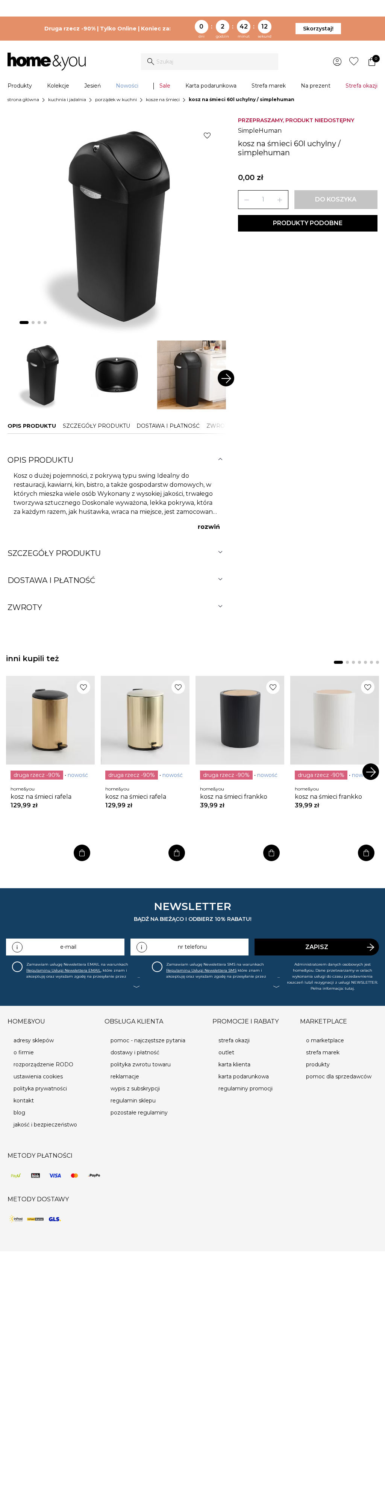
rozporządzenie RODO (43, 1064)
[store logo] (47, 62)
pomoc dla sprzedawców (338, 1076)
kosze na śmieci (163, 99)
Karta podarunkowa (210, 85)
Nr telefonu (192, 947)
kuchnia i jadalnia (67, 99)
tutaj (349, 988)
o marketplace (325, 1040)
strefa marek (323, 1052)
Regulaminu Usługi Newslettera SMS (201, 970)
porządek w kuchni (116, 99)
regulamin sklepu (133, 1100)
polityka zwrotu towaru (141, 1064)
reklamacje (125, 1076)
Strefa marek (269, 85)
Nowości (127, 85)
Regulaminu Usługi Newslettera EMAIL (63, 970)
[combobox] (209, 61)
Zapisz (316, 947)
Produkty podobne (308, 223)
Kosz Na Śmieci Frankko (233, 796)
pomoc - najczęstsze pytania (148, 1040)
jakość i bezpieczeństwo (45, 1124)
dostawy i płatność (135, 1052)
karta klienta (234, 1064)
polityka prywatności (40, 1088)
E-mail (68, 947)
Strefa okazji (361, 85)
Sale (164, 85)
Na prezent (315, 85)
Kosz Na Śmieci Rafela (41, 796)
